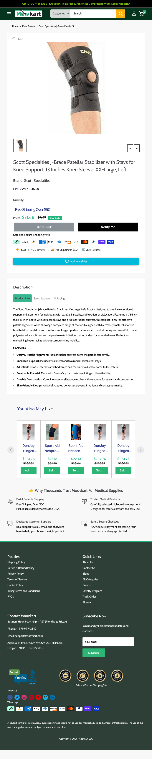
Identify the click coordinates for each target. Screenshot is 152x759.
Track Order (89, 596)
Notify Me (108, 227)
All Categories (90, 579)
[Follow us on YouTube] (38, 697)
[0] (141, 13)
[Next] (140, 449)
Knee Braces (28, 26)
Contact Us (88, 568)
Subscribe (94, 653)
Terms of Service (17, 579)
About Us (87, 562)
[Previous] (10, 449)
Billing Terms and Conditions (23, 591)
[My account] (134, 13)
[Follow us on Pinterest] (31, 697)
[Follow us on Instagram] (24, 697)
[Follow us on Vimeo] (45, 697)
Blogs (85, 573)
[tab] (22, 298)
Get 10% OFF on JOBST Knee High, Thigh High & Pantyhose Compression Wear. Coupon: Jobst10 (76, 3)
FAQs (10, 596)
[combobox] (93, 13)
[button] (76, 261)
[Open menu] (9, 13)
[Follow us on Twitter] (17, 697)
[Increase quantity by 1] (50, 200)
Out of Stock (44, 227)
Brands (86, 585)
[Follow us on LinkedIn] (52, 697)
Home (15, 26)
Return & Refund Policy (20, 568)
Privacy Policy (15, 573)
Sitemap (87, 602)
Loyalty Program (92, 591)
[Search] (120, 13)
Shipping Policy (16, 562)
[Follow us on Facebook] (10, 697)
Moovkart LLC (86, 738)
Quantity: (18, 200)
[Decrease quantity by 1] (30, 200)
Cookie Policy (15, 585)
